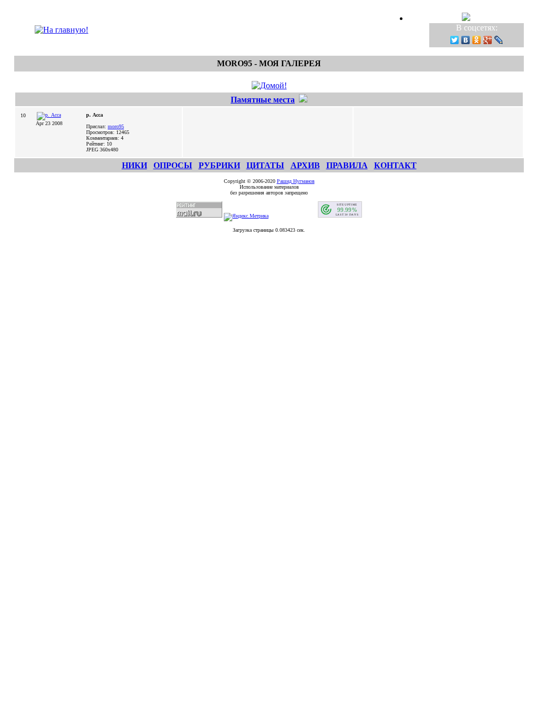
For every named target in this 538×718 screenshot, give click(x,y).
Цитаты (265, 165)
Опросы (172, 165)
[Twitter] (454, 40)
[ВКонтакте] (465, 40)
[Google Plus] (487, 40)
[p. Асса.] (49, 115)
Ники (134, 165)
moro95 (116, 126)
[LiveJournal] (498, 40)
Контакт (395, 165)
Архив (305, 165)
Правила (347, 165)
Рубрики (219, 165)
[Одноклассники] (476, 40)
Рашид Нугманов (296, 181)
